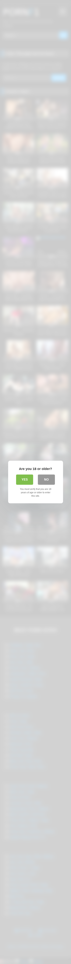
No (46, 479)
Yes (25, 479)
